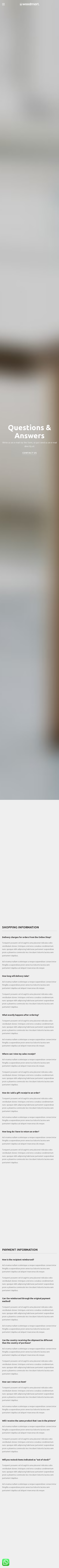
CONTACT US (29, 453)
